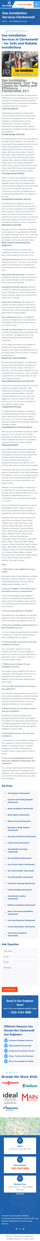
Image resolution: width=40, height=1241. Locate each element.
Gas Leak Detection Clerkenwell (21, 920)
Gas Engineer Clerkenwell (19, 793)
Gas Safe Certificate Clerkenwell (22, 836)
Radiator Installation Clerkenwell (21, 905)
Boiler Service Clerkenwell (19, 821)
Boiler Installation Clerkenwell (20, 808)
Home (4, 21)
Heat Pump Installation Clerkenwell (17, 934)
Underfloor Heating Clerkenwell (21, 883)
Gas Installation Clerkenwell (19, 858)
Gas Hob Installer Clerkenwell (20, 877)
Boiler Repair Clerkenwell (18, 815)
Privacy (26, 1239)
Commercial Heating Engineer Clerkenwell (20, 800)
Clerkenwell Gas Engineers (23, 1236)
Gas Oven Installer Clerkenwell (21, 871)
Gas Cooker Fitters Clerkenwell (21, 864)
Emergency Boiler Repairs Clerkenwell (19, 828)
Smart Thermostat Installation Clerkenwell (20, 912)
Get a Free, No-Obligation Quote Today (20, 1006)
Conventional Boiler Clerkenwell (21, 927)
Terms (31, 1239)
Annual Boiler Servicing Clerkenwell (17, 850)
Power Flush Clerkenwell (18, 843)
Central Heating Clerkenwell (19, 890)
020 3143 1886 (25, 4)
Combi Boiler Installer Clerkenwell (17, 897)
